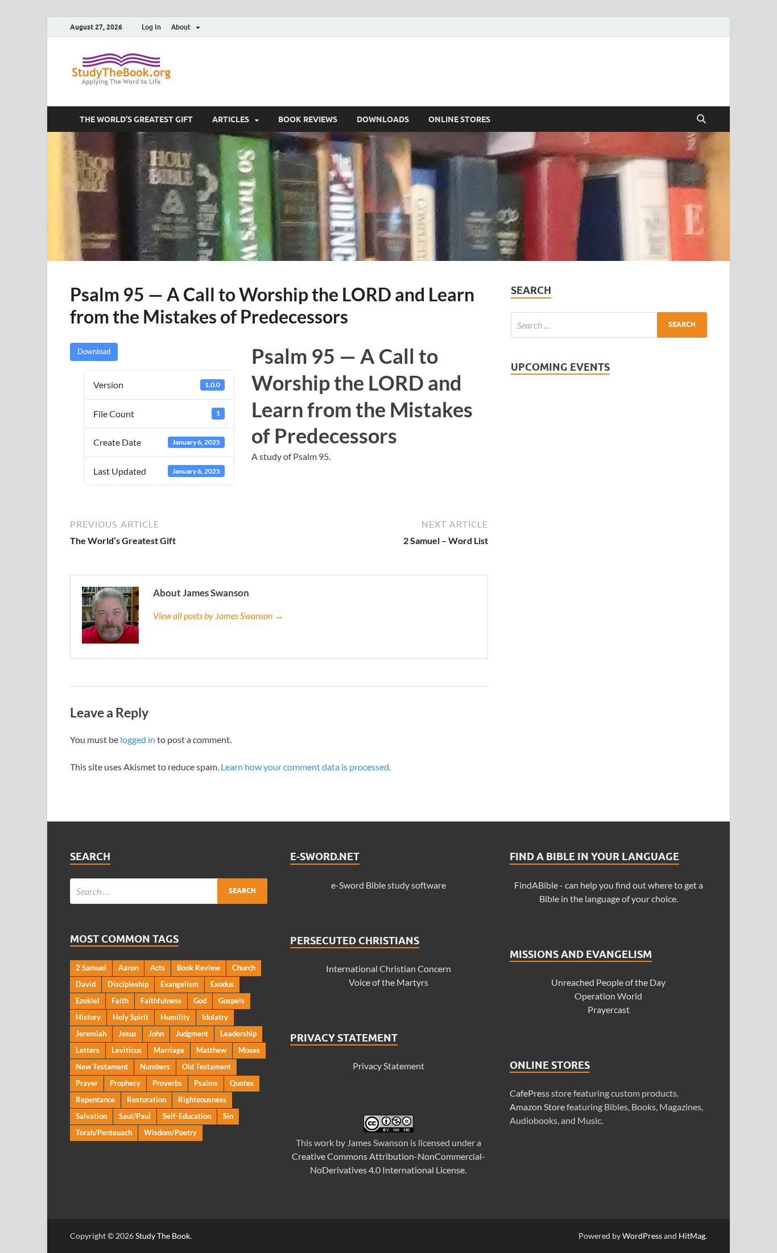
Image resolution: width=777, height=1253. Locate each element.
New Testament (102, 1066)
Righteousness (202, 1099)
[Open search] (701, 119)
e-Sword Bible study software (388, 884)
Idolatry (215, 1017)
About (181, 27)
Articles (230, 119)
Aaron (128, 967)
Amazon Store (537, 1106)
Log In (151, 27)
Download (93, 351)
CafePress (529, 1093)
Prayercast (609, 1009)
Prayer (87, 1083)
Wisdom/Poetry (170, 1132)
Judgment (192, 1033)
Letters (88, 1050)
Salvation (91, 1116)
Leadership (238, 1033)
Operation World (608, 995)
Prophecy (125, 1083)
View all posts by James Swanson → (218, 615)
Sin (228, 1116)
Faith (120, 1000)
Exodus (222, 984)
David (86, 984)
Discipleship (128, 984)
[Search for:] (609, 325)
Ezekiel (88, 1000)
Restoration (146, 1099)
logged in (137, 739)
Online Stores (459, 119)
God (199, 1000)
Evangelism (179, 984)
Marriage (169, 1050)
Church (243, 967)
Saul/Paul (135, 1116)
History (88, 1017)
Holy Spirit (130, 1017)
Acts (157, 967)
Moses (249, 1050)
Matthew (211, 1050)
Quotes (242, 1083)
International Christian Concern (388, 968)
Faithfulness (160, 1000)
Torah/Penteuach (104, 1132)
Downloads (383, 119)
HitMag (692, 1235)
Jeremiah (91, 1033)
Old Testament (206, 1066)
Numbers (155, 1066)
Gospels (231, 1000)
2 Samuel (91, 967)
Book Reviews (307, 119)
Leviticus (126, 1050)
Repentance (95, 1099)
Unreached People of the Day (608, 982)
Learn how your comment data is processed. (306, 766)
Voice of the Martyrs (388, 982)
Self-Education (187, 1116)
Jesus (127, 1033)
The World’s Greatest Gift (136, 119)
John (156, 1033)
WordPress (642, 1235)
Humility (175, 1017)
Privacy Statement (388, 1065)
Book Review (198, 967)
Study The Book (162, 1235)
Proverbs (167, 1083)
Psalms (206, 1083)
